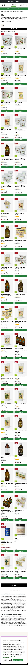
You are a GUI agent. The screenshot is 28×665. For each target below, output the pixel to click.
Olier (23, 11)
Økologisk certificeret (14, 1)
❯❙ (19, 590)
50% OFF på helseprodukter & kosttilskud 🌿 (14, 8)
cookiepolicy (6, 657)
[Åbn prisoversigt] (7, 55)
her (4, 652)
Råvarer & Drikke (9, 11)
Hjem (2, 11)
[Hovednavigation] (2, 5)
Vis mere (14, 585)
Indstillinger (7, 660)
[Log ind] (21, 5)
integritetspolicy (13, 656)
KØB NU (7, 84)
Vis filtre (14, 28)
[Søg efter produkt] (4, 5)
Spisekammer (17, 11)
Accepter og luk (17, 660)
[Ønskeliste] (23, 5)
